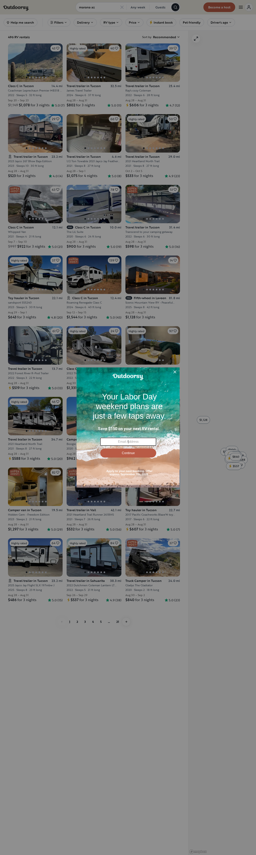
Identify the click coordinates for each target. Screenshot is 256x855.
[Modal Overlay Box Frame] (128, 427)
